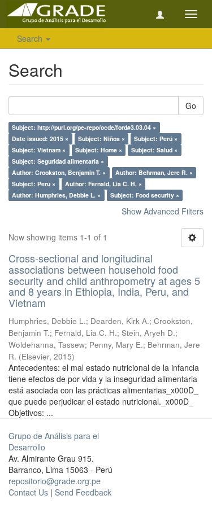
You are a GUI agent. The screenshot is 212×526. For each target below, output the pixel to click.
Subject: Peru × (33, 183)
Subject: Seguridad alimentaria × (58, 161)
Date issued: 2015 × (40, 138)
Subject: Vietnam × (39, 150)
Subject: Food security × (144, 195)
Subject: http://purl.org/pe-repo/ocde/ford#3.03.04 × (84, 127)
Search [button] (31, 38)
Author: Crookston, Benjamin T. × (59, 172)
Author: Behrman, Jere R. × (154, 172)
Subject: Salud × (154, 150)
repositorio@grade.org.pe (54, 480)
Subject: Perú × (156, 138)
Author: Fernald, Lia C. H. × (103, 183)
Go (190, 105)
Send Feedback (83, 492)
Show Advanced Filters (163, 211)
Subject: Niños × (101, 138)
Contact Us (28, 492)
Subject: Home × (98, 150)
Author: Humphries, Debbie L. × (56, 195)
